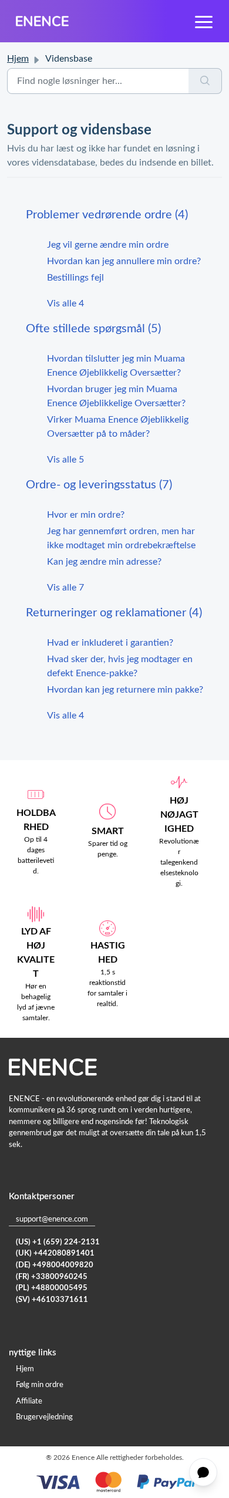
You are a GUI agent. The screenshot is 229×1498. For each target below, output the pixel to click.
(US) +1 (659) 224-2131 (58, 1242)
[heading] (114, 215)
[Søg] (205, 81)
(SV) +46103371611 (52, 1300)
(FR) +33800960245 (51, 1277)
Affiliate (29, 1401)
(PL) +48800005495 (51, 1288)
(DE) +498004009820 (54, 1265)
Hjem (18, 58)
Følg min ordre (39, 1385)
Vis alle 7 (65, 587)
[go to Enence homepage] (42, 21)
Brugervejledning (44, 1417)
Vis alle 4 (65, 303)
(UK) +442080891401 (55, 1253)
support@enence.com (52, 1219)
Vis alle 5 (65, 459)
